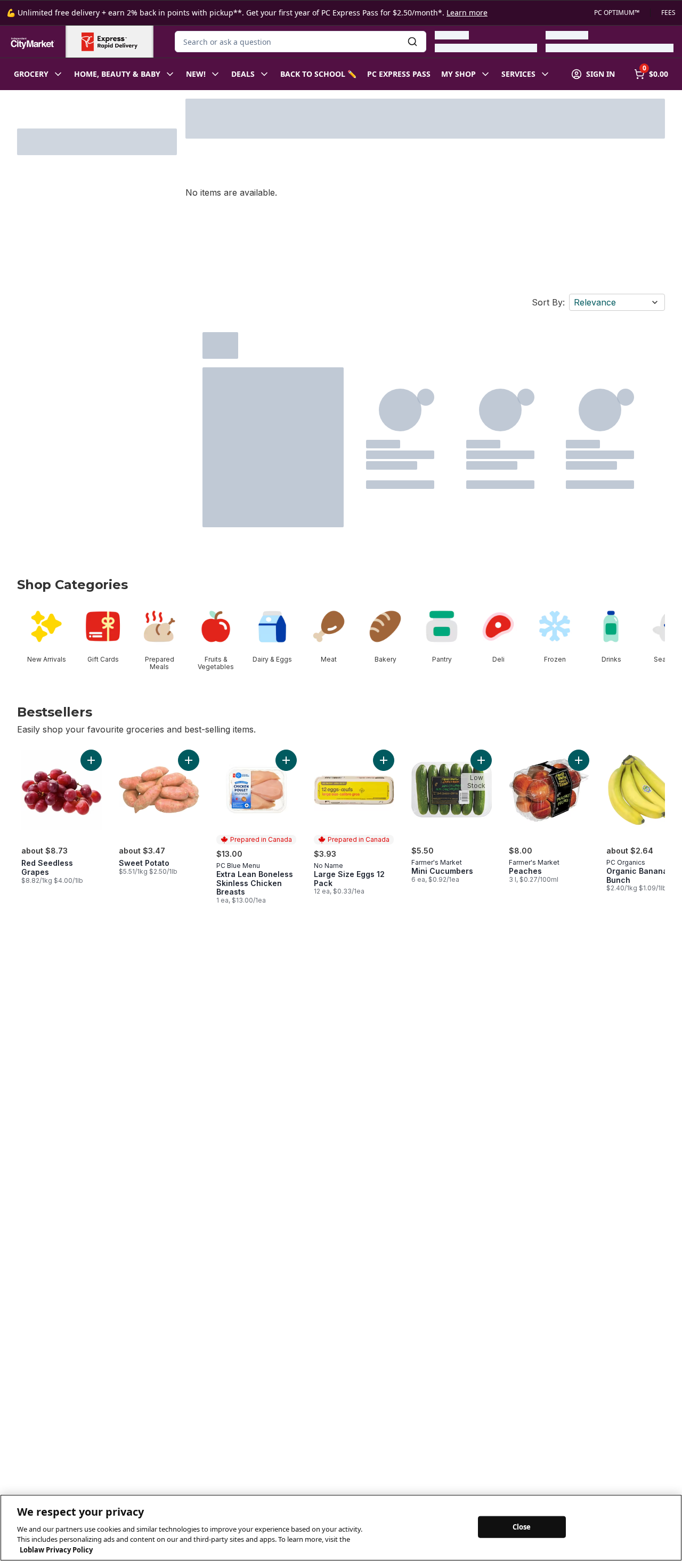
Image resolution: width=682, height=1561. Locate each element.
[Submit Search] (412, 41)
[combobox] (300, 41)
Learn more (467, 12)
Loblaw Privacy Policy (56, 1550)
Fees (668, 13)
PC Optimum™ (616, 13)
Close (522, 1526)
